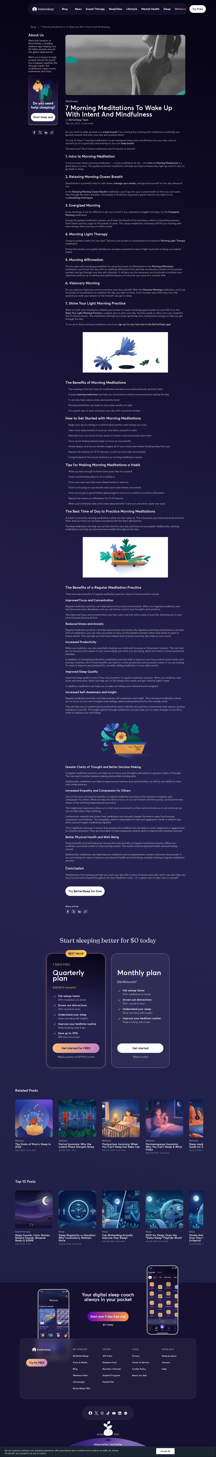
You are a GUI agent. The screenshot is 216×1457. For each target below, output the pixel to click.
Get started (140, 1048)
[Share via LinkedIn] (46, 132)
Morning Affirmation (162, 266)
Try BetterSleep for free (85, 891)
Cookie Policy (139, 1369)
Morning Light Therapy (173, 240)
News (78, 9)
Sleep (167, 9)
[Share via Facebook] (34, 132)
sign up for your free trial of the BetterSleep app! (144, 324)
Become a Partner (112, 1369)
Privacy (135, 1356)
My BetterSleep (81, 1356)
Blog (65, 9)
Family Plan (108, 1382)
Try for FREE (36, 1362)
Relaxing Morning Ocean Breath (89, 191)
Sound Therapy (95, 9)
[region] (108, 1451)
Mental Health (150, 9)
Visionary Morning (152, 289)
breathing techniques (81, 197)
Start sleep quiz (43, 117)
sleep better (127, 143)
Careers (166, 1362)
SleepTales (115, 9)
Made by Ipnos (169, 1356)
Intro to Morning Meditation (163, 162)
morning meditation (87, 394)
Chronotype (79, 1382)
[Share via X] (40, 132)
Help (164, 1369)
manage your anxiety (125, 183)
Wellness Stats (80, 1375)
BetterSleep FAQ (81, 1388)
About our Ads (139, 1375)
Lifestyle (131, 9)
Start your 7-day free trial (108, 1316)
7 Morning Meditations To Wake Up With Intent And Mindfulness (75, 27)
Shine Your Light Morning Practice (83, 312)
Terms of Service (140, 1362)
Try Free (197, 9)
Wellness (180, 9)
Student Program (111, 1375)
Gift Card (107, 1356)
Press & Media (80, 1362)
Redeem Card (110, 1362)
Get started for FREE (76, 1048)
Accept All (165, 1451)
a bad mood (109, 131)
